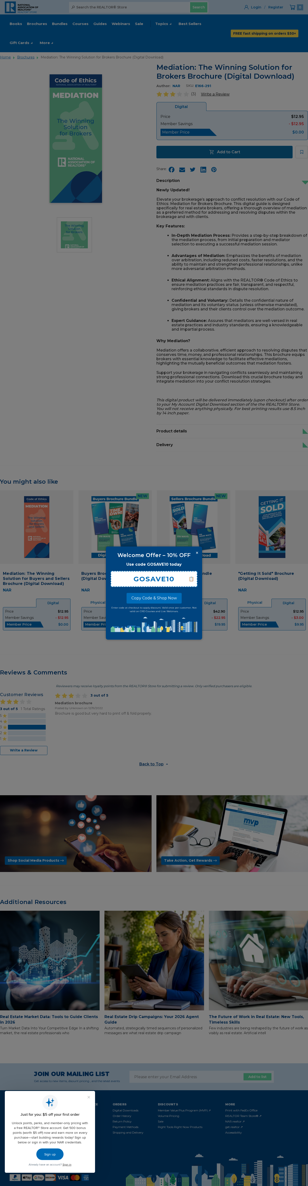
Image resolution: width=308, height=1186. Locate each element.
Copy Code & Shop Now (154, 598)
